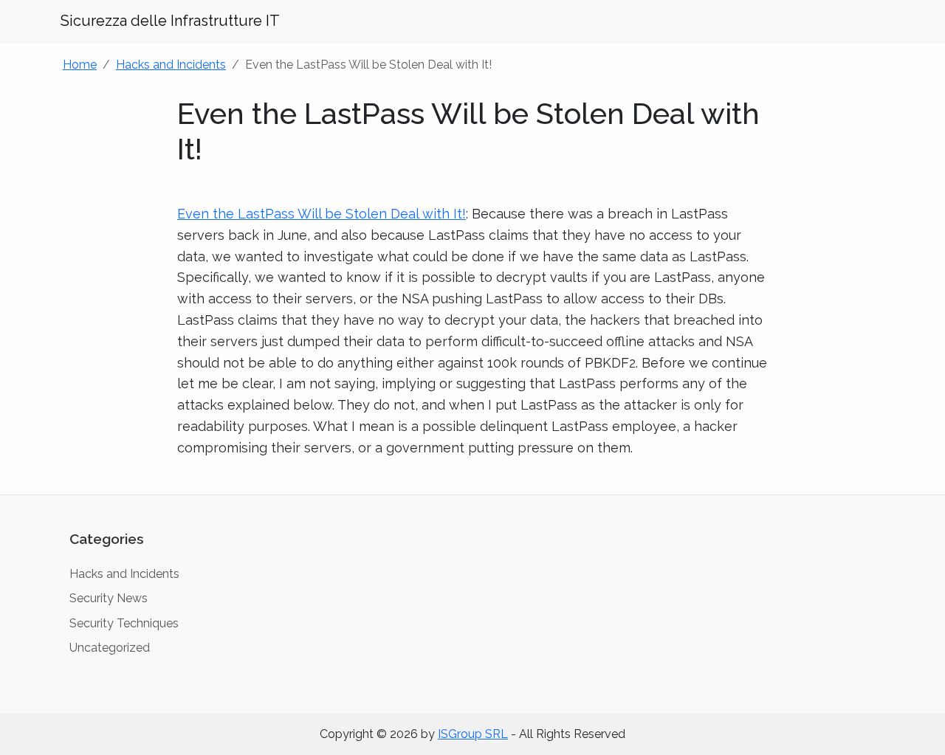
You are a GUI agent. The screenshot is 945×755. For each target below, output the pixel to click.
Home (80, 65)
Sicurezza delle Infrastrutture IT (170, 21)
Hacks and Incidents (171, 65)
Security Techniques (124, 623)
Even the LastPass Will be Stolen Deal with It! (321, 213)
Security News (108, 598)
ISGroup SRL (473, 734)
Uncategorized (109, 648)
